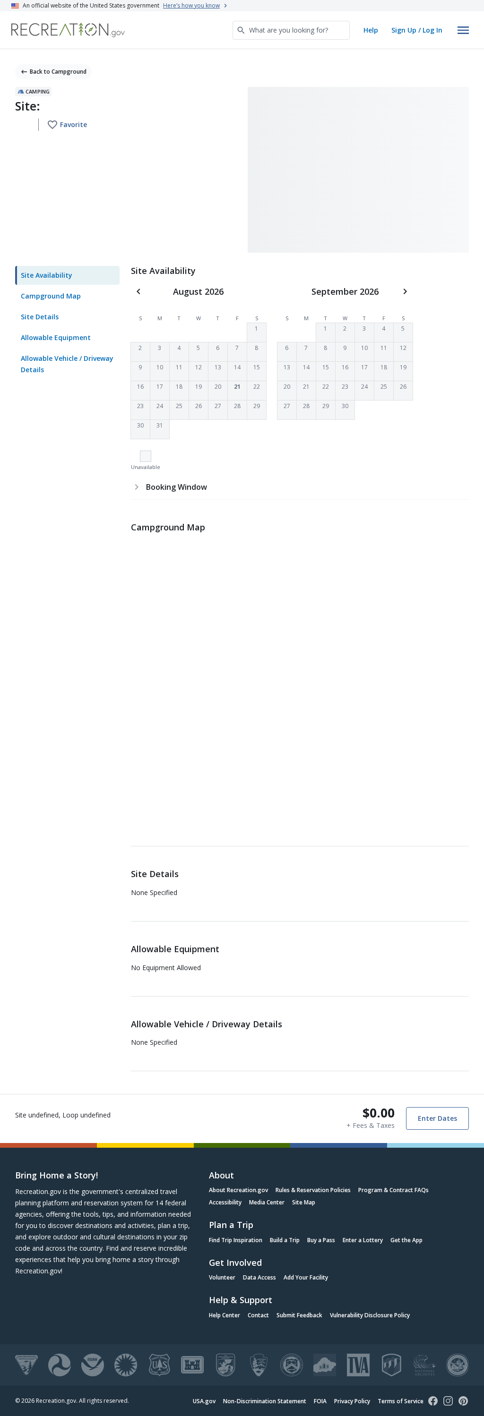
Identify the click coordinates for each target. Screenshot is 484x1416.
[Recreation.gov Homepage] (68, 30)
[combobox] (291, 30)
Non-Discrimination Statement (264, 1401)
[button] (256, 332)
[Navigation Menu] (463, 30)
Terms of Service (401, 1401)
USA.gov (204, 1401)
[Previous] (138, 291)
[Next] (405, 291)
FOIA (320, 1401)
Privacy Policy (352, 1401)
